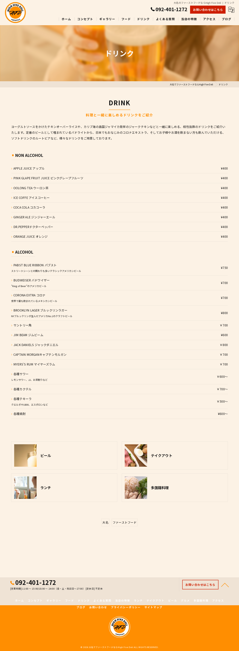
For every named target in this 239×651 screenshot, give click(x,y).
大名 (105, 522)
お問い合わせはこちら (208, 10)
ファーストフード (125, 522)
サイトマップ (153, 607)
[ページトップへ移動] (225, 584)
